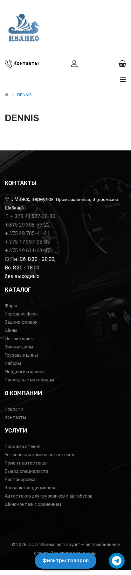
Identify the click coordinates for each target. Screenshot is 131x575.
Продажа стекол (22, 446)
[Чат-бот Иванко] (117, 561)
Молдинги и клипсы (25, 371)
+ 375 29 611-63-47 (27, 251)
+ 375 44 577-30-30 (32, 216)
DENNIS (24, 95)
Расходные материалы (29, 380)
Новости (14, 409)
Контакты (15, 417)
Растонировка (20, 479)
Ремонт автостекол (26, 463)
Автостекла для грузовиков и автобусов (49, 496)
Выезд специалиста (26, 471)
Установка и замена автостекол (39, 455)
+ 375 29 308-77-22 (27, 225)
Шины (11, 330)
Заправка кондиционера (31, 488)
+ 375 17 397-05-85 (27, 242)
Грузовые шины (21, 355)
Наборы (13, 363)
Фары (11, 305)
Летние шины (19, 338)
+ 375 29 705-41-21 (27, 233)
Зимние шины (19, 347)
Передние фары (21, 314)
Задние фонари (21, 322)
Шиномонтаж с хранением (33, 504)
